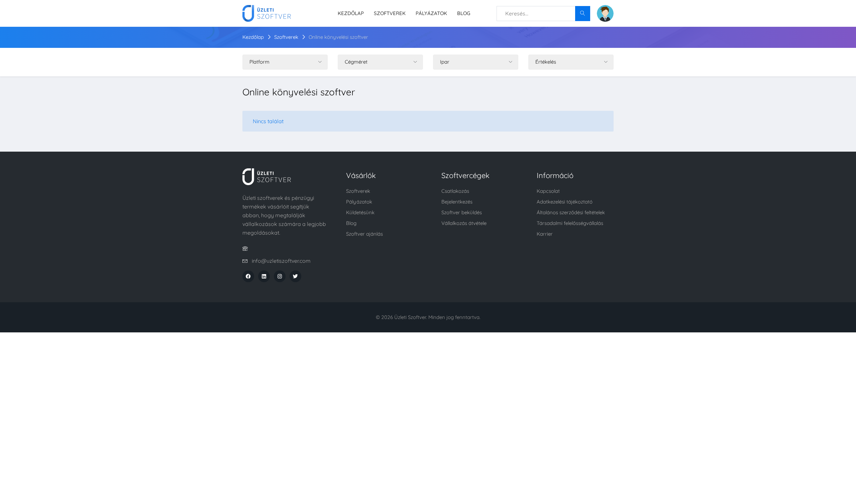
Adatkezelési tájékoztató (565, 201)
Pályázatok (431, 13)
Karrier (545, 234)
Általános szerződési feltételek (571, 212)
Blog (463, 13)
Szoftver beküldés (461, 212)
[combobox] (543, 13)
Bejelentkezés (456, 201)
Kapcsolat (548, 191)
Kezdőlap (351, 13)
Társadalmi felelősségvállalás (570, 223)
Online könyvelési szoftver (338, 37)
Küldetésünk (360, 212)
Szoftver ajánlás (364, 234)
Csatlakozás (455, 191)
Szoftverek (390, 13)
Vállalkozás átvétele (464, 223)
